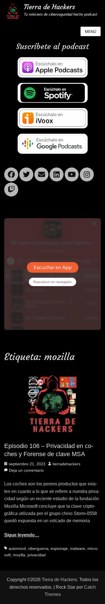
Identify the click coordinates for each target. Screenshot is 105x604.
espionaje (59, 548)
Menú (90, 31)
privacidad (36, 555)
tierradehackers (66, 464)
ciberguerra (38, 548)
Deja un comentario (26, 470)
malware (77, 548)
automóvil (17, 548)
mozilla (19, 555)
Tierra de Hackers (49, 7)
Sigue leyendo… (21, 535)
